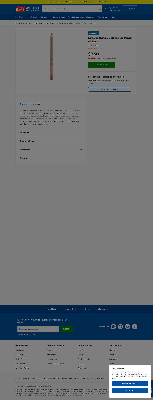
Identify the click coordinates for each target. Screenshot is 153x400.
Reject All (130, 390)
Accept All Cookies (130, 384)
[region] (130, 381)
